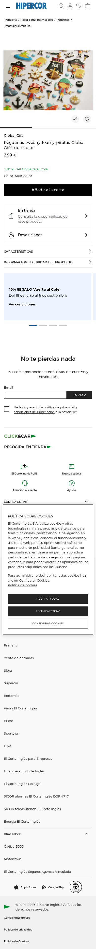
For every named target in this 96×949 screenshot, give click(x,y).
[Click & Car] (20, 436)
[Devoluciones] (85, 235)
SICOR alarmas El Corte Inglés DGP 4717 (36, 796)
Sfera (8, 670)
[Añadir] (87, 119)
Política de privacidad (18, 929)
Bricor (8, 720)
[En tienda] (85, 216)
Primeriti (10, 645)
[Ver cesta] (87, 5)
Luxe (7, 745)
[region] (48, 569)
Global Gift (13, 135)
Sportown (11, 733)
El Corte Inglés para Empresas (28, 758)
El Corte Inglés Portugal (23, 783)
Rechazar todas (48, 611)
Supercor (11, 683)
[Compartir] (75, 119)
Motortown (12, 858)
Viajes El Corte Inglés (20, 708)
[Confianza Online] (76, 887)
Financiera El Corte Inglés (24, 771)
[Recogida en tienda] (28, 446)
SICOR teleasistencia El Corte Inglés (32, 808)
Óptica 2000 (13, 846)
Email (8, 387)
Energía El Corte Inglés (22, 821)
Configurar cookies (48, 623)
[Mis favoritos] (78, 5)
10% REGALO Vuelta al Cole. (35, 289)
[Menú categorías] (8, 5)
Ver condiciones (22, 304)
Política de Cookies (16, 941)
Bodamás (11, 695)
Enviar (79, 395)
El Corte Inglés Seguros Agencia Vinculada (37, 871)
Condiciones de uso (17, 917)
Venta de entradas (19, 657)
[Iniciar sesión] (70, 5)
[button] (48, 502)
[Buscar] (61, 5)
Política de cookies (22, 585)
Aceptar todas (48, 598)
